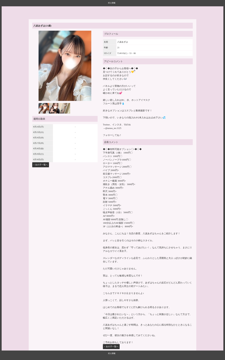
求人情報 (111, 3)
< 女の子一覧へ (40, 165)
